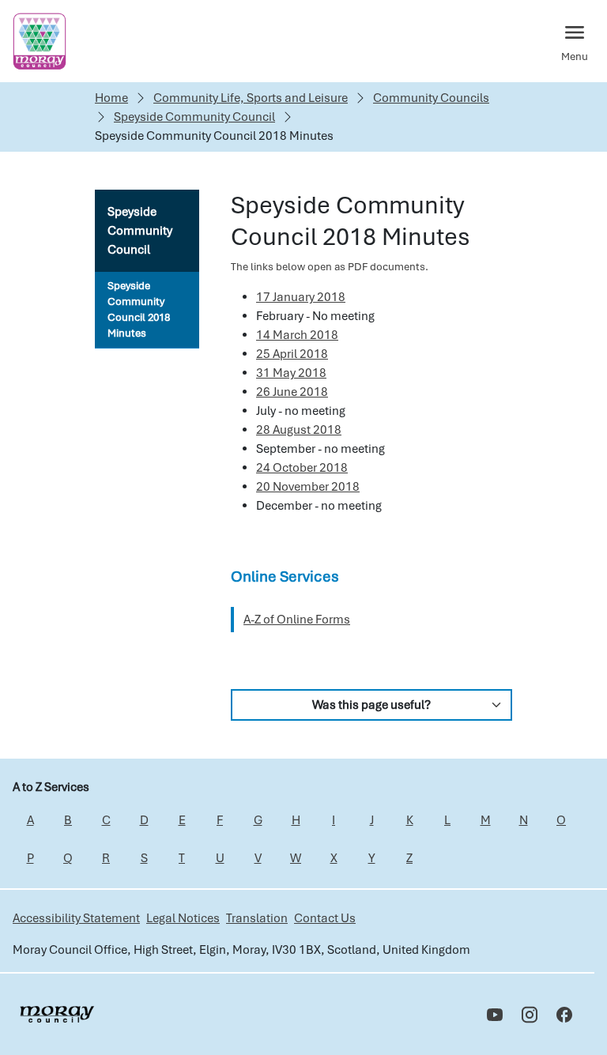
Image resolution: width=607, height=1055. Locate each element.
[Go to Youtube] (494, 1014)
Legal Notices (183, 918)
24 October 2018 (302, 468)
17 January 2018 (300, 297)
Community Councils (431, 98)
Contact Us (325, 918)
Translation (257, 918)
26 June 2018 (292, 392)
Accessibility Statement (76, 918)
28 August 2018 (298, 430)
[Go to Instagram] (529, 1014)
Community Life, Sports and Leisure (250, 98)
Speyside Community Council (194, 117)
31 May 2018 (291, 373)
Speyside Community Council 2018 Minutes (138, 309)
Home (111, 98)
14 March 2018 (297, 335)
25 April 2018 (292, 354)
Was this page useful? (371, 705)
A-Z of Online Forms (296, 619)
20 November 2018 (308, 487)
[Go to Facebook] (564, 1014)
